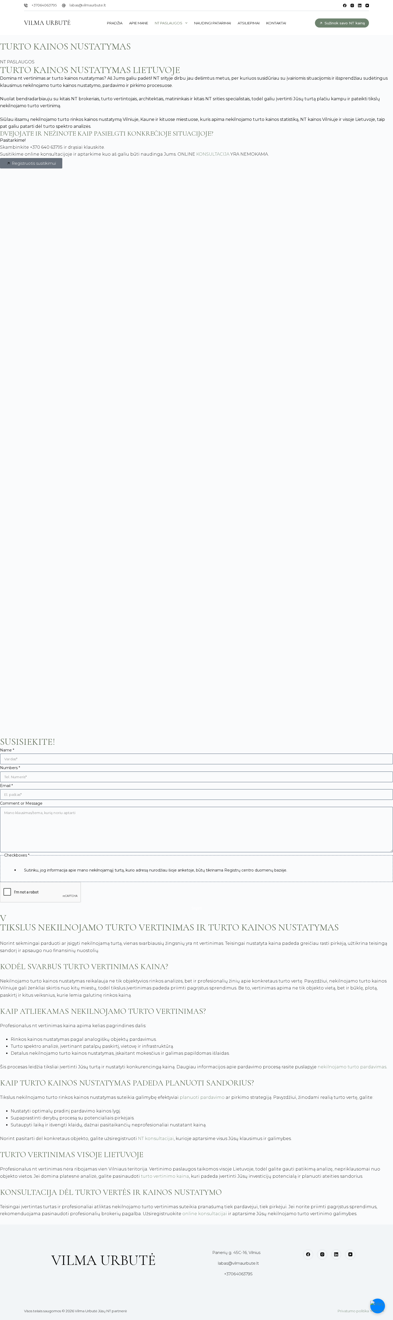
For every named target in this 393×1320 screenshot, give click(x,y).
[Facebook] (344, 5)
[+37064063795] (26, 5)
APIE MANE (138, 23)
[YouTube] (367, 5)
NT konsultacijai (156, 1138)
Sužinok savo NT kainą (345, 23)
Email (6, 785)
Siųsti (196, 908)
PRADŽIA (114, 23)
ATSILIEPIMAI (249, 23)
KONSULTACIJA (212, 154)
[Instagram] (352, 5)
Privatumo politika (353, 1311)
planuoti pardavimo (202, 1097)
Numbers (10, 767)
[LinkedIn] (359, 5)
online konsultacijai (204, 1213)
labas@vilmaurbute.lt (88, 5)
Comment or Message (21, 803)
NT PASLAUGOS (168, 23)
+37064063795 (44, 5)
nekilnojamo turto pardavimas (352, 1066)
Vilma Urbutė (47, 23)
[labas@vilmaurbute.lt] (64, 5)
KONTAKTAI (276, 23)
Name (7, 750)
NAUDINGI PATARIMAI (212, 23)
